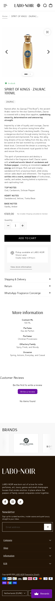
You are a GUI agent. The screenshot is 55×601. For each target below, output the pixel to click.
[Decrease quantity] (8, 225)
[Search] (45, 5)
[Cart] (50, 5)
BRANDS (9, 429)
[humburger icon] (5, 5)
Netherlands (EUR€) (13, 593)
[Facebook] (5, 502)
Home (4, 16)
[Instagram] (13, 502)
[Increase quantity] (23, 225)
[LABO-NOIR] (24, 5)
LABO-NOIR (19, 574)
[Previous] (7, 52)
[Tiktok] (20, 502)
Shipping (29, 214)
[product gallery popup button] (47, 32)
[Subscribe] (47, 527)
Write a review (27, 391)
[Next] (48, 52)
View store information (21, 266)
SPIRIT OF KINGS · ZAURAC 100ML (25, 91)
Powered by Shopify (32, 574)
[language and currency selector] (38, 5)
